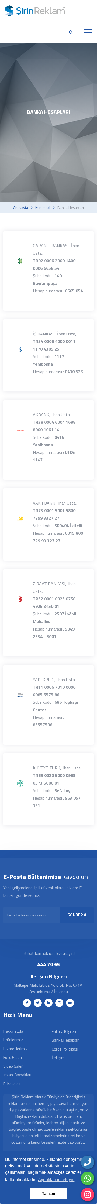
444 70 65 (48, 964)
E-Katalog (11, 1084)
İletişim (58, 1058)
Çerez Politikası (65, 1049)
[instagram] (87, 1194)
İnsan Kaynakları (17, 1075)
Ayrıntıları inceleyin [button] (56, 1179)
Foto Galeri (12, 1057)
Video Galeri (13, 1066)
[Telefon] (87, 1162)
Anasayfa (20, 207)
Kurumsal (42, 207)
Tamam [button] (48, 1193)
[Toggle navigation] (88, 32)
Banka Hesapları (65, 1040)
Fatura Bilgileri (64, 1031)
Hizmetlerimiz (15, 1049)
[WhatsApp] (87, 1178)
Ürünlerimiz (13, 1040)
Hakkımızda (13, 1031)
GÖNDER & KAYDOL (77, 917)
